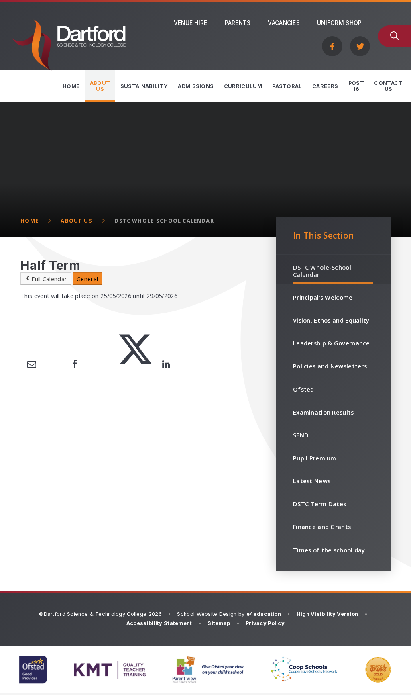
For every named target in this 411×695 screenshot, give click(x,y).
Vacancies (284, 23)
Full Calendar (49, 279)
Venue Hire (191, 23)
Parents (238, 23)
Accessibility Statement (159, 623)
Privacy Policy (265, 623)
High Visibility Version (327, 614)
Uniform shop (339, 23)
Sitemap (219, 623)
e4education (263, 614)
